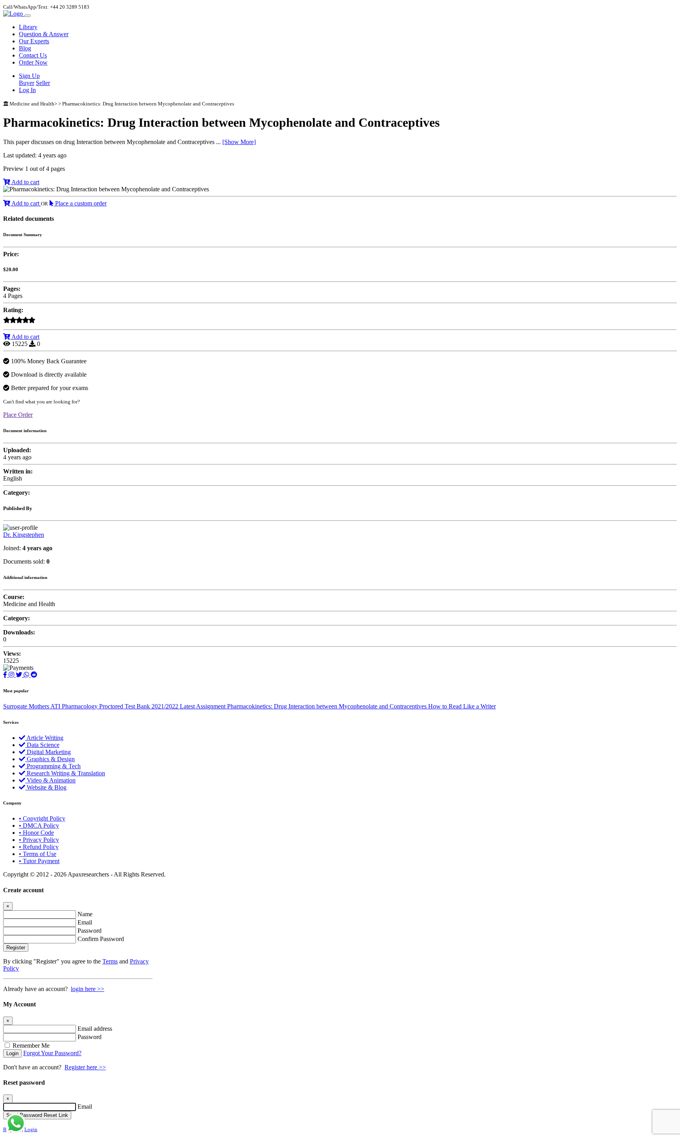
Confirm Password (101, 939)
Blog (25, 48)
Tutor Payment (39, 861)
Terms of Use (37, 854)
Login (12, 1053)
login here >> (87, 989)
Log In (27, 90)
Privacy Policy (39, 839)
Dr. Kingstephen (23, 534)
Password (90, 930)
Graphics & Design (50, 759)
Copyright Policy (42, 818)
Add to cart (24, 182)
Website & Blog (46, 787)
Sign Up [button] (29, 75)
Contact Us (33, 55)
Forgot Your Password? (52, 1053)
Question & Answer (43, 34)
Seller (43, 83)
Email (85, 922)
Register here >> (85, 1067)
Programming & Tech (53, 766)
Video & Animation (50, 780)
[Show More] (239, 142)
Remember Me (31, 1045)
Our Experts (34, 41)
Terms (110, 961)
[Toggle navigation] (27, 16)
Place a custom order (80, 203)
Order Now (33, 62)
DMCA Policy (39, 825)
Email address (95, 1028)
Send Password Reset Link (37, 1115)
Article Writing (44, 737)
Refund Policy (39, 846)
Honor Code (36, 832)
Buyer (26, 83)
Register (15, 947)
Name (85, 914)
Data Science (42, 744)
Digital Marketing (48, 752)
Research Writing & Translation (65, 773)
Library (28, 27)
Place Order (18, 414)
